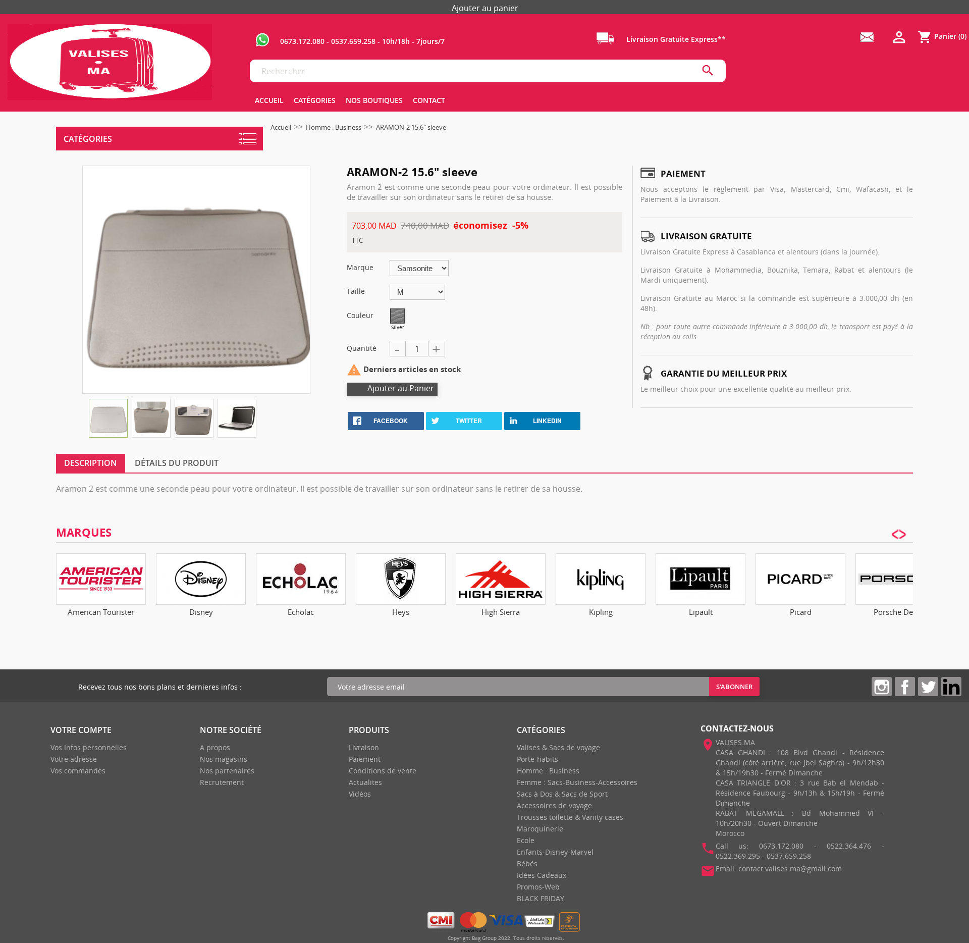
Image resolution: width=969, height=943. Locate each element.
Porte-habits (537, 759)
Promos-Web (538, 887)
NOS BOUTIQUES (374, 100)
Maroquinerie (540, 828)
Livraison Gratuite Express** (675, 39)
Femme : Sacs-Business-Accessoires (577, 782)
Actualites (365, 782)
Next (903, 579)
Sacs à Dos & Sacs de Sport (562, 794)
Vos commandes (77, 770)
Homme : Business (548, 770)
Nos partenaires (227, 770)
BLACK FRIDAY (540, 898)
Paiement (365, 759)
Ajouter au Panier (400, 388)
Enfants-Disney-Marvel (555, 852)
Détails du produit (177, 462)
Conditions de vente (382, 770)
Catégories (88, 138)
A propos (215, 747)
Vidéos (360, 794)
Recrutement (222, 782)
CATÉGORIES (315, 100)
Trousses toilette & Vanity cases (570, 817)
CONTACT (429, 100)
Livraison (364, 747)
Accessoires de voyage (554, 805)
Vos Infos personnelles (88, 747)
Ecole (525, 840)
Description (90, 462)
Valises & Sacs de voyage (558, 747)
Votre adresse (73, 759)
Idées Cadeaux (541, 875)
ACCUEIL (269, 100)
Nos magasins (223, 759)
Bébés (527, 863)
